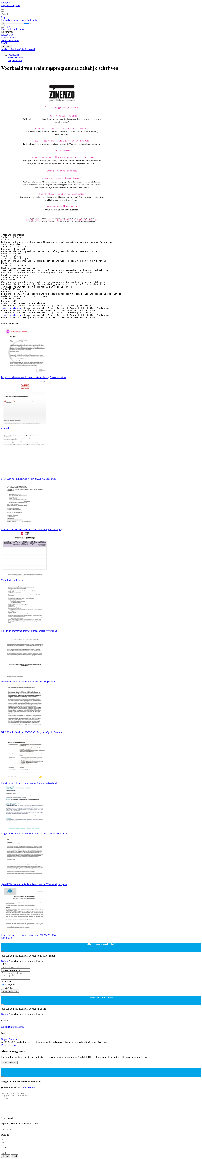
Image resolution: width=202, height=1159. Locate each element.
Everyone (10, 984)
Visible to (6, 981)
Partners (13, 1039)
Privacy (5, 1045)
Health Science (15, 57)
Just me (9, 987)
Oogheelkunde (15, 60)
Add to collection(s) (11, 49)
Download (6, 938)
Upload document (10, 20)
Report (4, 1039)
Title (3, 964)
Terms (12, 1045)
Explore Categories (10, 5)
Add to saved (28, 49)
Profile (4, 43)
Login (4, 17)
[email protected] (12, 308)
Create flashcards (28, 20)
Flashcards (6, 29)
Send (14, 1156)
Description (12, 970)
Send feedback (9, 1063)
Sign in (5, 961)
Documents (7, 1026)
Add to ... (7, 46)
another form (29, 1087)
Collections (18, 29)
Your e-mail (7, 1118)
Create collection (10, 991)
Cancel (6, 1156)
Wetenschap (14, 54)
